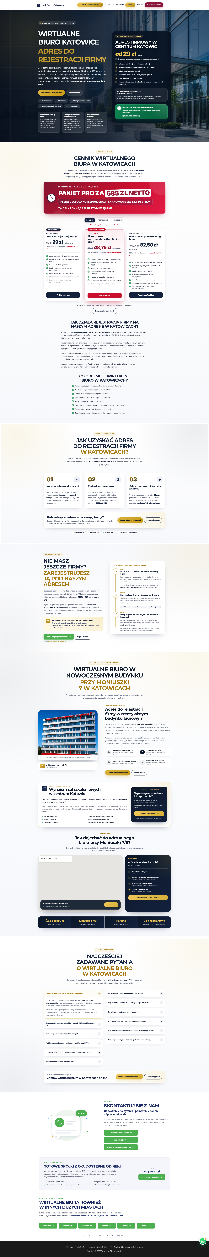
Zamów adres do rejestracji (51, 93)
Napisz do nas (82, 637)
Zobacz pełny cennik (103, 311)
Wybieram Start (63, 295)
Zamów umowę (155, 5)
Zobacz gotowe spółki (150, 1177)
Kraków (66, 1225)
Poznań (105, 1225)
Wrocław (85, 1225)
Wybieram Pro (104, 295)
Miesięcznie (118, 220)
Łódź (144, 1225)
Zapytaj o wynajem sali (148, 813)
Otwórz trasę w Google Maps (147, 897)
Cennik (107, 5)
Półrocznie (103, 220)
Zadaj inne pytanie (153, 1077)
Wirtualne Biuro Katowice (90, 5)
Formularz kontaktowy (119, 1133)
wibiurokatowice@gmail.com (57, 641)
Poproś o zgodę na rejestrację (57, 637)
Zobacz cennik (74, 93)
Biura (130, 5)
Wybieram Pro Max (146, 295)
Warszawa (46, 1225)
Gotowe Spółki (118, 5)
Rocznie (89, 220)
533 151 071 (119, 1140)
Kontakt (140, 5)
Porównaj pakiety (153, 520)
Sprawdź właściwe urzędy (131, 116)
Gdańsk (124, 1225)
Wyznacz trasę (111, 905)
